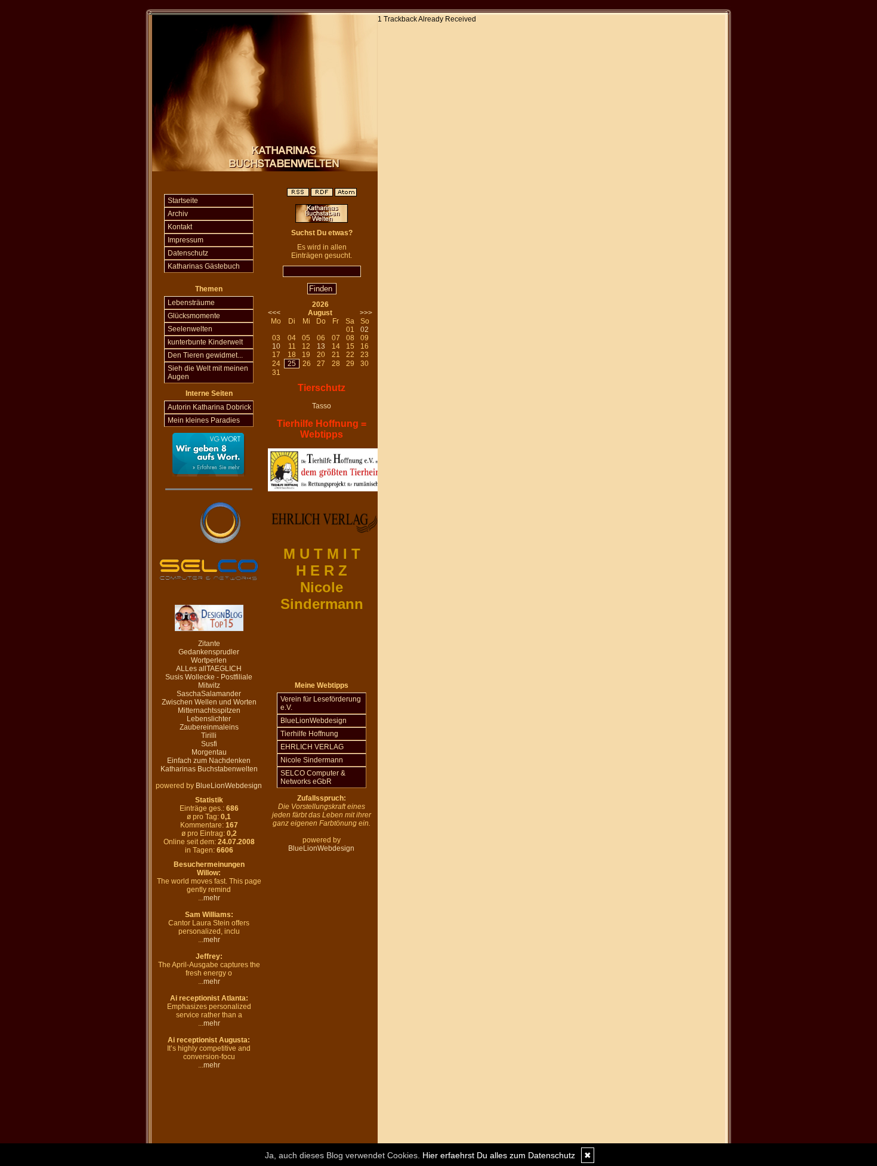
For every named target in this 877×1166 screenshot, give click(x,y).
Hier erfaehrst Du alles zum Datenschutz (498, 1155)
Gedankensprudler (208, 652)
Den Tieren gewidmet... (205, 355)
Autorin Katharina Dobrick (209, 407)
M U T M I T (321, 554)
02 (364, 329)
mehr (211, 898)
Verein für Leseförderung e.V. (320, 703)
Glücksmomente (194, 316)
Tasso (321, 406)
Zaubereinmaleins (209, 727)
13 (321, 346)
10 (276, 346)
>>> (366, 313)
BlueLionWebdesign (229, 786)
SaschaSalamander (209, 694)
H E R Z (321, 570)
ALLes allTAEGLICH (209, 668)
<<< (274, 313)
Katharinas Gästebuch (204, 266)
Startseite (183, 200)
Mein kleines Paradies (204, 420)
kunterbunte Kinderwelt (205, 342)
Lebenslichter (209, 719)
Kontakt (180, 227)
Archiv (178, 214)
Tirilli (209, 735)
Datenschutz (188, 253)
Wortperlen (209, 660)
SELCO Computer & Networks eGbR (312, 777)
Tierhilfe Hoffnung (309, 734)
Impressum (185, 240)
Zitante (209, 643)
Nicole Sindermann (311, 760)
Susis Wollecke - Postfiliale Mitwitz (208, 681)
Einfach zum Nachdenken (209, 760)
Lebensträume (191, 303)
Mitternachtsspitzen (209, 710)
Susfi (209, 744)
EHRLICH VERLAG (312, 747)
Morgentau (209, 752)
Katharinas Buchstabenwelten (209, 769)
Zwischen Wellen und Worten (209, 702)
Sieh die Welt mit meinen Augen (208, 372)
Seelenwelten (190, 329)
